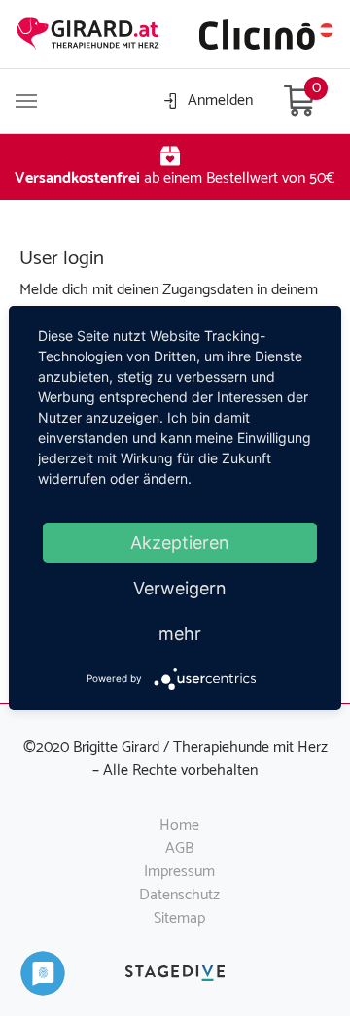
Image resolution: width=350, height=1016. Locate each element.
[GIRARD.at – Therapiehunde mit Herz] (88, 34)
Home (179, 825)
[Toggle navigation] (26, 101)
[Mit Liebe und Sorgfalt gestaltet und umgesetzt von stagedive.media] (175, 973)
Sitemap (179, 918)
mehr (179, 634)
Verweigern (180, 588)
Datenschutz (179, 895)
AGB (179, 848)
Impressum (179, 872)
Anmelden (220, 101)
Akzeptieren (179, 542)
